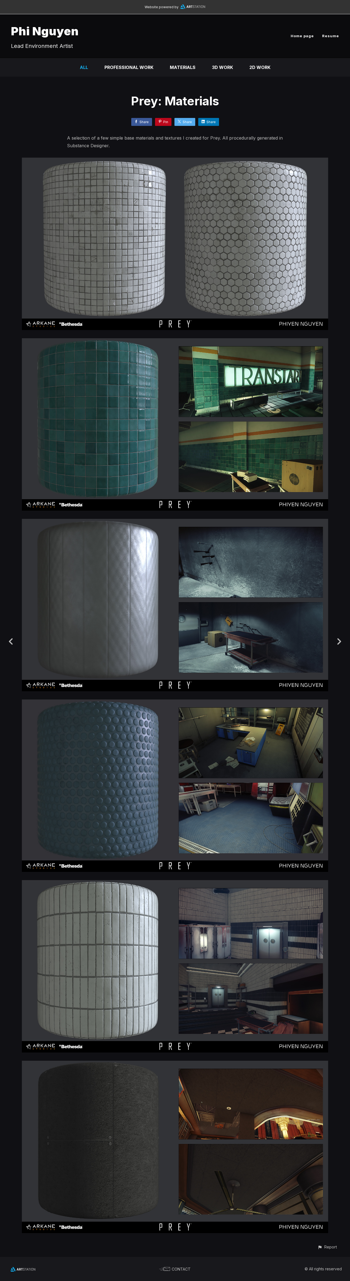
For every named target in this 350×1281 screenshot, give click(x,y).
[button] (327, 1247)
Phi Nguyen (45, 31)
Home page (302, 36)
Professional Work (128, 67)
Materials (183, 67)
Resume (330, 36)
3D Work (222, 67)
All (84, 67)
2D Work (259, 67)
